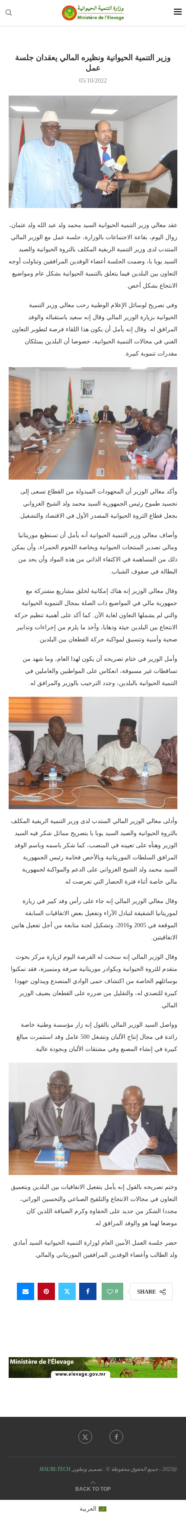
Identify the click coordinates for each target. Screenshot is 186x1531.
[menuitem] (93, 1509)
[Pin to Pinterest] (46, 1291)
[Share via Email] (25, 1291)
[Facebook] (116, 1437)
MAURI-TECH (55, 1469)
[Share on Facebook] (87, 1291)
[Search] (8, 13)
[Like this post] (110, 1291)
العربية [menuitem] (88, 1508)
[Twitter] (85, 1437)
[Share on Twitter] (67, 1291)
